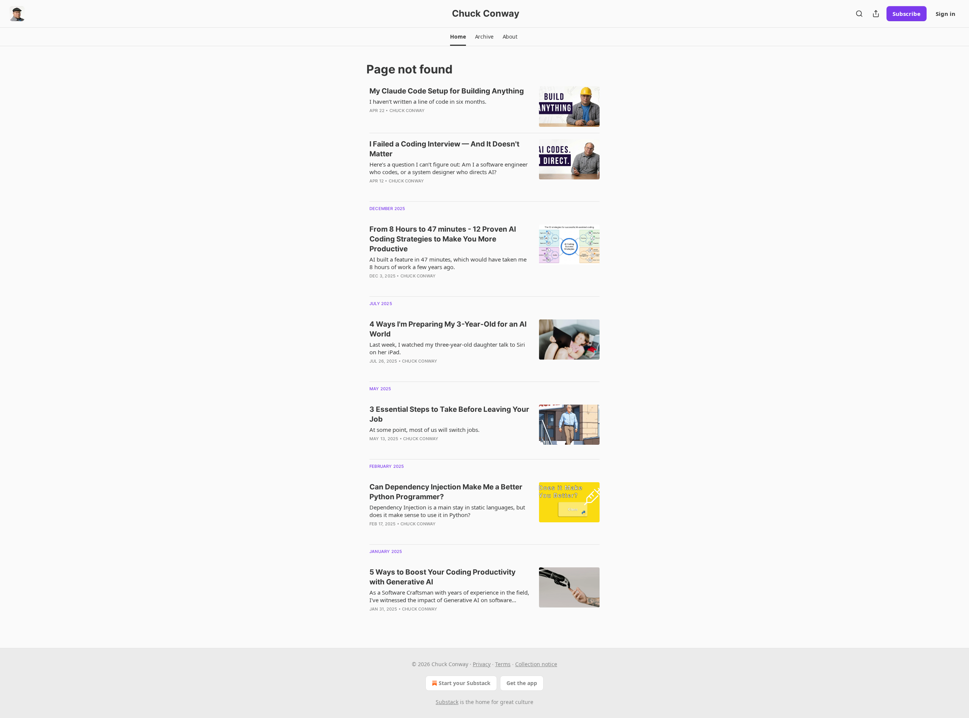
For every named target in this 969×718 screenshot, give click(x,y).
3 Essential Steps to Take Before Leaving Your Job (449, 414)
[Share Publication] (875, 13)
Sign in (945, 13)
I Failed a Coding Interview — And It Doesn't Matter (444, 149)
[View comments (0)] (427, 120)
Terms (503, 664)
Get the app (521, 683)
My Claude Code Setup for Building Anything (446, 91)
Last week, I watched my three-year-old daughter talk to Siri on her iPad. (447, 348)
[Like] (374, 370)
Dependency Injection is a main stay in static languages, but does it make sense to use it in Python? (447, 511)
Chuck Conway (407, 110)
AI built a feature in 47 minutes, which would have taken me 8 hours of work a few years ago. (448, 263)
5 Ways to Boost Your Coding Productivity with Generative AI (442, 577)
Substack (447, 702)
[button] (458, 37)
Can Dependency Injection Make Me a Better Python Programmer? (445, 492)
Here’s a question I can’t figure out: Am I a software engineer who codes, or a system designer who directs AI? (448, 168)
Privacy (482, 664)
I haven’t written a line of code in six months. (427, 101)
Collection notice (536, 664)
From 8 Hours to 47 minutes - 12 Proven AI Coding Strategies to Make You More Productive (442, 239)
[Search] (859, 13)
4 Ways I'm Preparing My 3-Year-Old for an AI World (448, 329)
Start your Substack (465, 683)
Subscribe (907, 13)
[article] (484, 106)
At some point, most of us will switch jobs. (424, 429)
